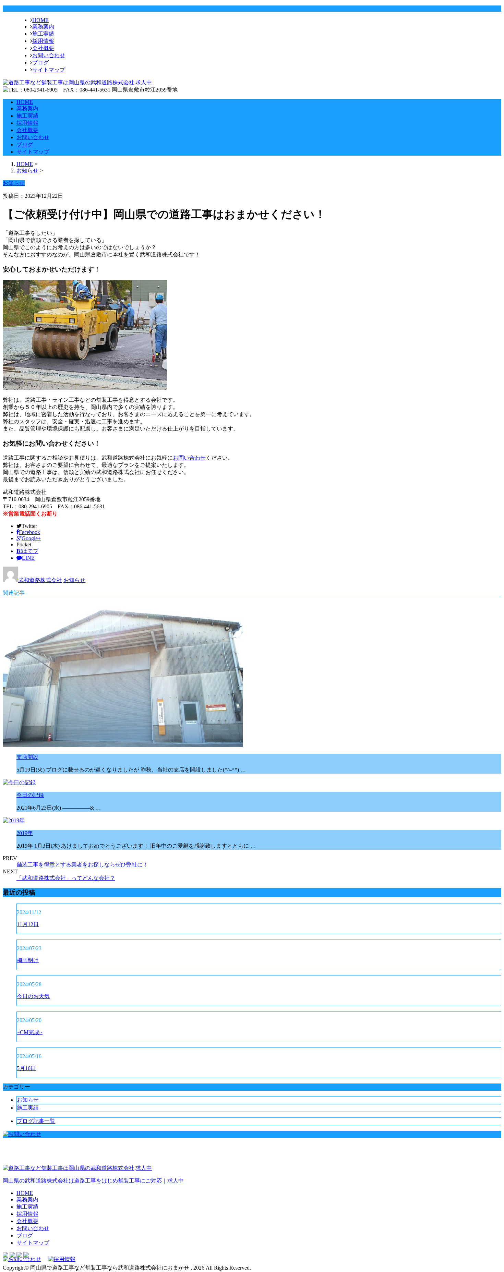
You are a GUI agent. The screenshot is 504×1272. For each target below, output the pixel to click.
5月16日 (26, 1068)
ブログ (40, 62)
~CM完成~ (30, 1032)
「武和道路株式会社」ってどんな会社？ (65, 878)
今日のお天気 (33, 996)
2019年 (24, 833)
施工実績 (43, 34)
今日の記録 (30, 795)
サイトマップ (48, 70)
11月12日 (28, 924)
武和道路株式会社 (40, 580)
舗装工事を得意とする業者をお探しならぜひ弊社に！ (82, 865)
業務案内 (43, 26)
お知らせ (74, 580)
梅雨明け (28, 960)
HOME (40, 20)
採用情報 (43, 41)
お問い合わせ (48, 55)
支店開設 (27, 757)
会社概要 (43, 48)
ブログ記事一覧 (36, 1121)
